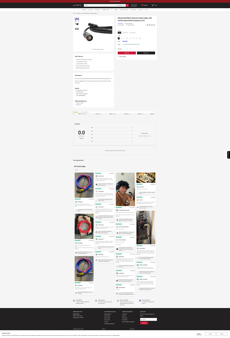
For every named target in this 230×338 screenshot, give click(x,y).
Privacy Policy (117, 335)
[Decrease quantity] (124, 48)
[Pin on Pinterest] (150, 25)
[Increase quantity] (130, 48)
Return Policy (107, 315)
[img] (81, 136)
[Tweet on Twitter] (152, 25)
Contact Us (124, 314)
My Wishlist (124, 319)
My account (134, 6)
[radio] (119, 33)
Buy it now (146, 53)
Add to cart (126, 53)
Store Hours (124, 317)
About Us (124, 315)
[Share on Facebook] (147, 25)
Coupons (106, 321)
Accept (210, 334)
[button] (152, 5)
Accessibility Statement (109, 323)
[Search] (127, 5)
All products (79, 13)
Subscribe (144, 323)
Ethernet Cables (79, 103)
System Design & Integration (128, 321)
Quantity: (120, 49)
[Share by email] (154, 25)
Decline (222, 334)
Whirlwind (120, 23)
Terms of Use (107, 319)
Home (74, 13)
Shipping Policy (107, 314)
